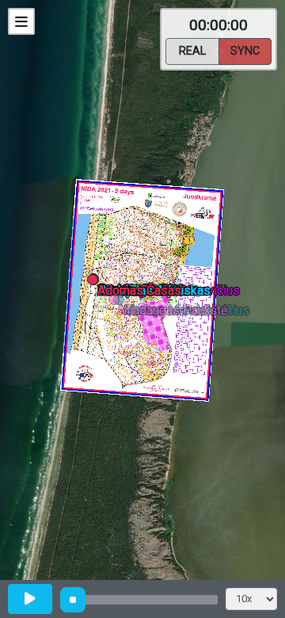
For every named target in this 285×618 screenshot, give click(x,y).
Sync (245, 51)
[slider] (73, 599)
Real (192, 51)
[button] (121, 302)
